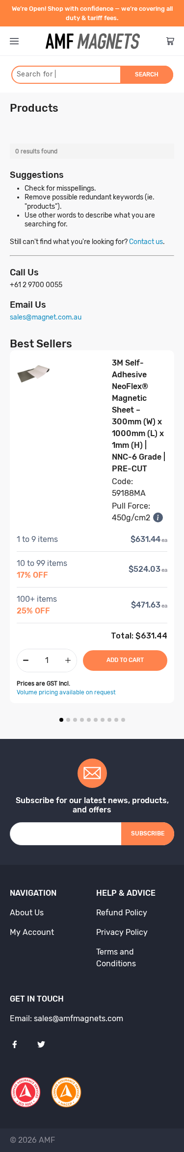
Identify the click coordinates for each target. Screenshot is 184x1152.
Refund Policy (121, 912)
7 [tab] (103, 720)
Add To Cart (125, 660)
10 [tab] (123, 720)
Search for (36, 74)
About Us (27, 912)
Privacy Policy (122, 932)
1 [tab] (61, 720)
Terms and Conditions (116, 957)
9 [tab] (116, 720)
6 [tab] (96, 720)
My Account (32, 932)
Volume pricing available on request (66, 692)
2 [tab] (68, 720)
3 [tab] (75, 720)
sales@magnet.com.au (45, 317)
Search (146, 74)
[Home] (93, 41)
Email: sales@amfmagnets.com (66, 1018)
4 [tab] (82, 720)
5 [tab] (89, 720)
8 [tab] (109, 720)
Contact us (146, 242)
